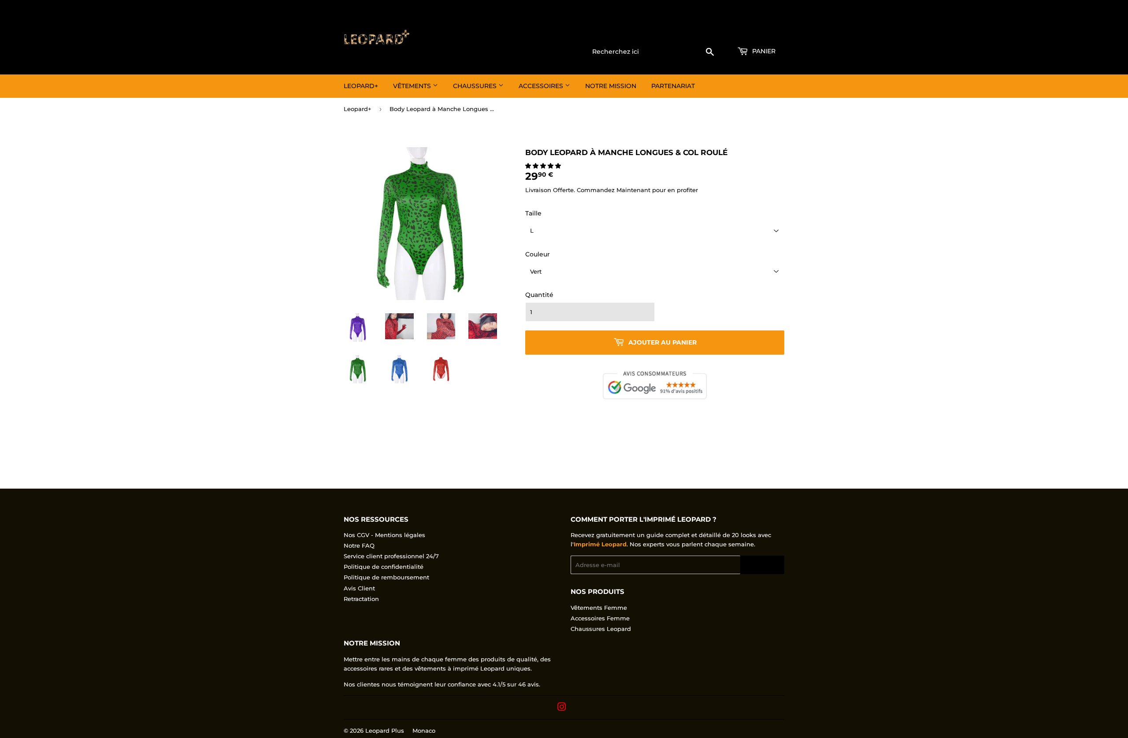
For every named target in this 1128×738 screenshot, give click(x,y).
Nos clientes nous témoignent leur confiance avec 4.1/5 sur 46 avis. (442, 684)
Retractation (361, 598)
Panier (763, 51)
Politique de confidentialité (383, 566)
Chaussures (475, 86)
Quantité (539, 295)
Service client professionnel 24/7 (391, 556)
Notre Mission (610, 86)
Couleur (537, 254)
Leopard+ (361, 86)
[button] (544, 165)
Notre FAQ (359, 545)
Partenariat (673, 86)
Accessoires (542, 86)
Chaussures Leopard (601, 628)
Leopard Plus (384, 730)
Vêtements (413, 86)
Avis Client (359, 588)
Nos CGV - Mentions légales (384, 534)
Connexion (713, 31)
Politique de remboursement (386, 577)
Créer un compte (762, 31)
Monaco (423, 730)
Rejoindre (762, 565)
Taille (533, 213)
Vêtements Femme (599, 607)
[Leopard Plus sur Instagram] (561, 708)
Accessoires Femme (600, 618)
